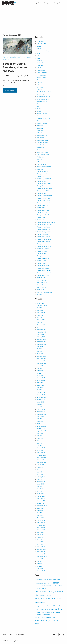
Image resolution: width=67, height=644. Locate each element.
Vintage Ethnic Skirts (43, 205)
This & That (40, 162)
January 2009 (41, 522)
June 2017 (40, 370)
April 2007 (40, 568)
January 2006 (41, 571)
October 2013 (41, 428)
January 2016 (41, 395)
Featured (5, 57)
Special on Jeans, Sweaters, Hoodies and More (15, 67)
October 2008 (41, 530)
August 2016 (40, 385)
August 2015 (40, 402)
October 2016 (41, 382)
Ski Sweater (40, 147)
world (60, 621)
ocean (44, 595)
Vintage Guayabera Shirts (44, 215)
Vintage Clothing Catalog (44, 186)
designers (37, 583)
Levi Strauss (40, 87)
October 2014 (41, 411)
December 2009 (41, 501)
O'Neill (38, 106)
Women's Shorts (41, 285)
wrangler (37, 623)
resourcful (40, 602)
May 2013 (39, 440)
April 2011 (39, 472)
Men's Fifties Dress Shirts (44, 92)
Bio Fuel (39, 60)
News (37, 595)
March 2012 (40, 450)
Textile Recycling (40, 609)
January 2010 (41, 498)
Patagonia (40, 116)
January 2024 (41, 312)
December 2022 (41, 325)
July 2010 (39, 486)
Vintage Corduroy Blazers (44, 188)
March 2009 (40, 518)
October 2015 (41, 399)
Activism (39, 46)
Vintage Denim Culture (43, 200)
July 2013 (39, 435)
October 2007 (41, 554)
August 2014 (40, 416)
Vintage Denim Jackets (44, 203)
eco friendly (47, 583)
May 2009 (39, 513)
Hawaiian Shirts (41, 77)
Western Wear (51, 617)
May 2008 (39, 539)
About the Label (41, 43)
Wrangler (39, 294)
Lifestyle (11, 57)
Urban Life (40, 169)
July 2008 (40, 534)
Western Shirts (41, 277)
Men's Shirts (40, 94)
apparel (42, 579)
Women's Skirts (41, 287)
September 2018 (41, 344)
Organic (39, 111)
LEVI (36, 588)
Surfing (39, 150)
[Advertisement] (33, 20)
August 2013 (40, 433)
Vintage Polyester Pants (44, 239)
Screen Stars (40, 137)
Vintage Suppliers (42, 253)
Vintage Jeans (41, 220)
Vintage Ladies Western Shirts (46, 222)
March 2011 (40, 474)
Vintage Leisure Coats (43, 227)
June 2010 (40, 489)
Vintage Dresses (46, 612)
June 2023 (40, 315)
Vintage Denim (38, 612)
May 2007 (39, 566)
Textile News (40, 157)
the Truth (39, 159)
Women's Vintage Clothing (44, 292)
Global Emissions (42, 72)
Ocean (39, 108)
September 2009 (42, 505)
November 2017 (41, 358)
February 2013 (41, 445)
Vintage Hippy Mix (42, 217)
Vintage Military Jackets (44, 232)
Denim (58, 579)
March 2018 (40, 353)
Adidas (39, 48)
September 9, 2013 (22, 76)
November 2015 (41, 397)
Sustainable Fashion (43, 154)
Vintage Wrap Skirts (43, 275)
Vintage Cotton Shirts (43, 191)
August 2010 (40, 484)
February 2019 (41, 337)
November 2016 (41, 380)
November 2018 (41, 341)
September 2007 (42, 556)
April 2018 (39, 351)
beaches (49, 579)
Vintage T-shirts (41, 260)
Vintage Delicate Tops (43, 198)
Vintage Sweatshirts (43, 258)
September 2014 (41, 414)
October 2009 (41, 503)
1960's (38, 579)
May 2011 (39, 469)
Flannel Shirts (41, 70)
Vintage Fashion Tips (43, 210)
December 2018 (41, 339)
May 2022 (39, 327)
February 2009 (41, 520)
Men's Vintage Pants (43, 99)
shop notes (48, 603)
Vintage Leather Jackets (44, 224)
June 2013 (40, 438)
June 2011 (40, 467)
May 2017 (39, 373)
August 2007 (40, 559)
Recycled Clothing (42, 123)
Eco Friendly (40, 65)
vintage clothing (54, 609)
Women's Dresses (42, 280)
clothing (54, 579)
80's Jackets (40, 41)
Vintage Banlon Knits (43, 174)
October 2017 (41, 361)
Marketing (43, 588)
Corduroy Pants (41, 63)
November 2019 (41, 329)
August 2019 (40, 334)
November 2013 (41, 426)
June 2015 (40, 404)
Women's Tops (41, 289)
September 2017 (41, 363)
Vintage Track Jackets (43, 265)
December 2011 (41, 455)
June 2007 (40, 563)
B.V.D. (39, 58)
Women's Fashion (42, 282)
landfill (59, 585)
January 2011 (40, 479)
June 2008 (40, 537)
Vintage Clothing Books (43, 183)
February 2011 (41, 477)
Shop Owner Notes (42, 140)
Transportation (41, 164)
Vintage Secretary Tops (44, 246)
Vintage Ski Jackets (43, 248)
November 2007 (41, 551)
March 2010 (40, 493)
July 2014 (39, 419)
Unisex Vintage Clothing (44, 166)
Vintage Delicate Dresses (44, 195)
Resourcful (40, 128)
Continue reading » (9, 90)
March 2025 (40, 303)
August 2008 (40, 532)
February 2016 (41, 392)
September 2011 (41, 462)
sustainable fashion (56, 606)
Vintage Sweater (42, 256)
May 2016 (39, 390)
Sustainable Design (42, 152)
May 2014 (39, 423)
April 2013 (39, 443)
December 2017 (41, 356)
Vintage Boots (41, 176)
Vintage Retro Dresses (43, 244)
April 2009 (40, 515)
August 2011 (40, 464)
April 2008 (40, 542)
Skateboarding (41, 145)
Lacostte (39, 82)
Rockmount (40, 130)
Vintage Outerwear (42, 234)
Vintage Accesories (42, 171)
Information (53, 586)
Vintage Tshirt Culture (43, 268)
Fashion (55, 582)
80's (36, 579)
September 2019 (41, 332)
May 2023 (39, 317)
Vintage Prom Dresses (43, 241)
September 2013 (41, 431)
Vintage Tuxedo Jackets (44, 270)
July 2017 (39, 368)
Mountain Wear (59, 591)
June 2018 (40, 346)
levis (39, 588)
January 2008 (41, 546)
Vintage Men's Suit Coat (43, 229)
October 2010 (41, 481)
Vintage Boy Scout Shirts (44, 178)
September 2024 (42, 305)
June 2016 (40, 387)
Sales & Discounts (42, 135)
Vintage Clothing (41, 181)
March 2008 (40, 544)
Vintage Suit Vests (42, 251)
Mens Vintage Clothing (44, 591)
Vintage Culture (41, 193)
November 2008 (41, 527)
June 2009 (40, 510)
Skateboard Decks (42, 142)
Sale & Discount (41, 133)
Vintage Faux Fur (42, 212)
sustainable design (45, 606)
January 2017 (41, 378)
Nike (38, 104)
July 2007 (40, 561)
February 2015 (41, 409)
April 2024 (40, 310)
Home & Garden (41, 80)
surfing (37, 606)
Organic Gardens (42, 113)
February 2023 (41, 320)
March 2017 (40, 375)
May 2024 (39, 308)
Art (38, 55)
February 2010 (41, 496)
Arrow (38, 53)
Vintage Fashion (41, 207)
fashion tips (37, 585)
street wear (55, 603)
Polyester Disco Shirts (43, 118)
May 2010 (39, 491)
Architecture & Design (43, 51)
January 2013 (41, 448)
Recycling (40, 125)
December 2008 (41, 525)
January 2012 (41, 452)
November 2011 (41, 457)
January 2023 (41, 322)
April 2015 (39, 407)
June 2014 (40, 421)
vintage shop (38, 614)
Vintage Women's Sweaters (45, 273)
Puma (38, 121)
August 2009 (40, 508)
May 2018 (39, 349)
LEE (38, 84)
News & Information (20, 57)
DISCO (42, 583)
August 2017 (40, 366)
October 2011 (40, 460)
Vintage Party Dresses (43, 236)
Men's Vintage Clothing (43, 96)
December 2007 (41, 549)
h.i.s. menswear (41, 75)
